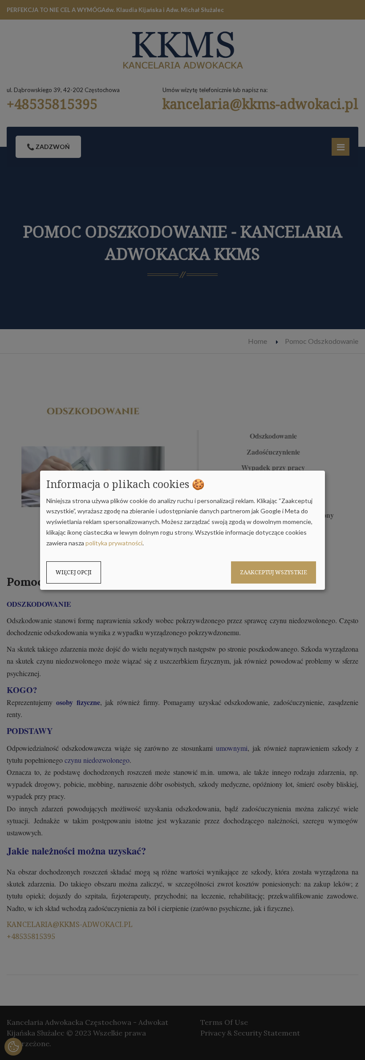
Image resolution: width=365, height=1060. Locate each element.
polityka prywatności (113, 543)
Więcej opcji (74, 572)
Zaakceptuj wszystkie (273, 572)
